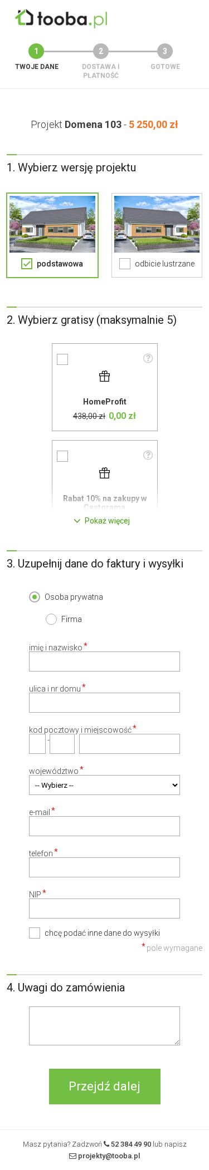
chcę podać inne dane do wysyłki (102, 933)
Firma (71, 619)
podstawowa (60, 263)
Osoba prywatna (74, 597)
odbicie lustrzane (165, 263)
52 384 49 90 (131, 1144)
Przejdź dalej (104, 1086)
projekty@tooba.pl (109, 1156)
